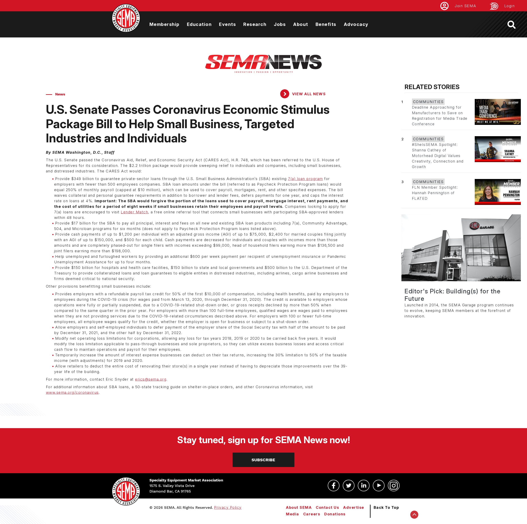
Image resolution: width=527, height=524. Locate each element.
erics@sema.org (150, 379)
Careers (311, 514)
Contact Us (327, 507)
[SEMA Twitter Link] (348, 485)
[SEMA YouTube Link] (379, 485)
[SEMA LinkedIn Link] (364, 485)
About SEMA (299, 507)
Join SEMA (465, 6)
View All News (308, 94)
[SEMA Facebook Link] (333, 485)
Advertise (353, 507)
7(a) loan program (305, 179)
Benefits (326, 24)
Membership (164, 24)
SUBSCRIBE (263, 459)
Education (199, 24)
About (300, 24)
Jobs (280, 24)
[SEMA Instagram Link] (394, 485)
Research (254, 24)
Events (227, 24)
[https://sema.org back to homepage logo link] (515, 25)
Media (292, 514)
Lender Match (134, 212)
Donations (335, 514)
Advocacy (356, 24)
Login (509, 6)
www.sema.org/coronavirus (72, 392)
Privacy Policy (228, 507)
